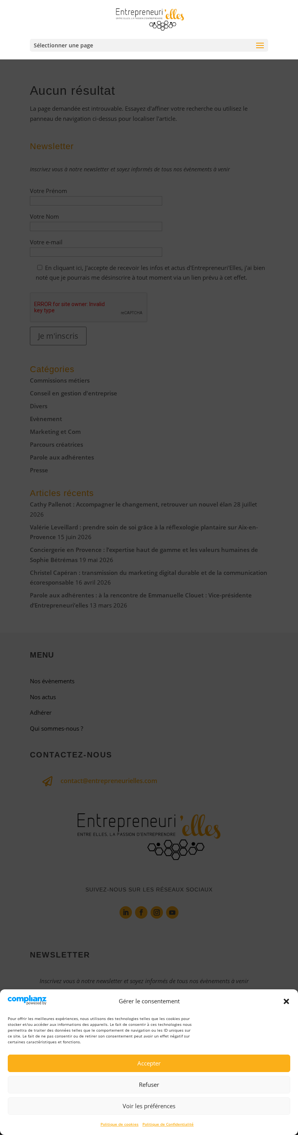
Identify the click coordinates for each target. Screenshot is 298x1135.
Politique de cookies (119, 1124)
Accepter (149, 1063)
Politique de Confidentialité (168, 1124)
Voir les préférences (149, 1106)
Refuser (149, 1084)
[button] (286, 1001)
